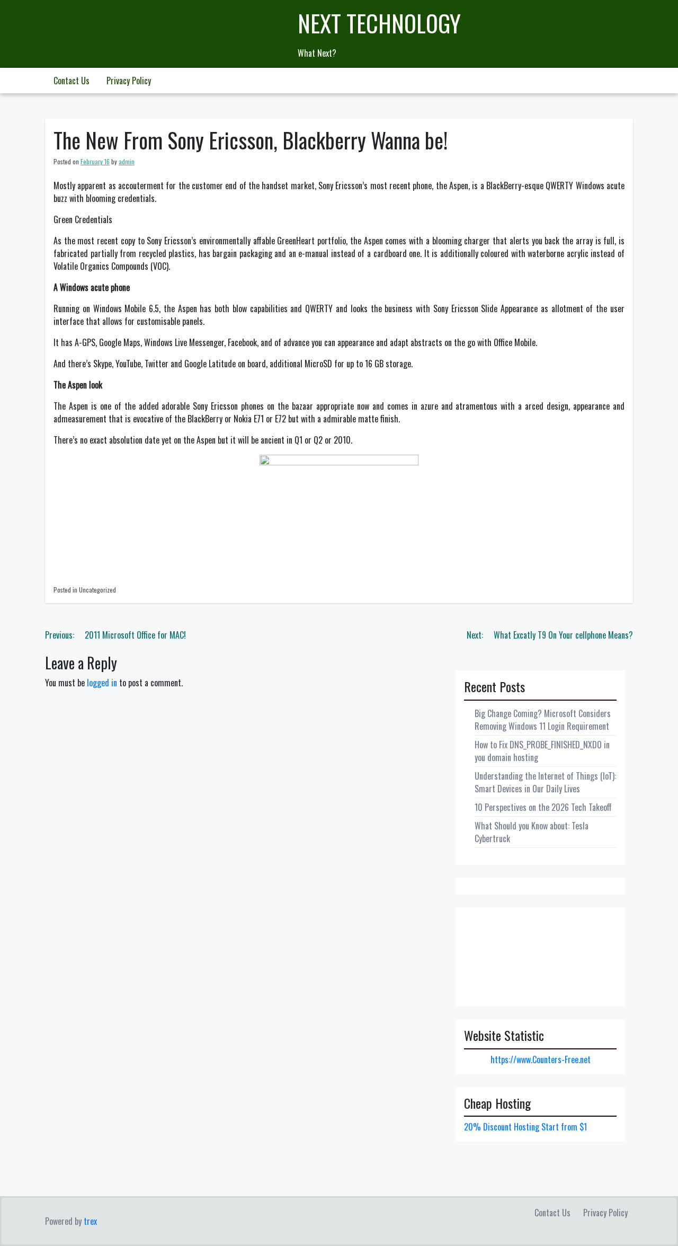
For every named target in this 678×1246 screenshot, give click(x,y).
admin (127, 161)
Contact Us (71, 80)
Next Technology (379, 23)
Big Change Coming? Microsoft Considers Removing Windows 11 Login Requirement (543, 719)
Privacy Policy (128, 80)
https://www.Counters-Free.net (540, 1059)
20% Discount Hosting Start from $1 (525, 1126)
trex (90, 1221)
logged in (102, 682)
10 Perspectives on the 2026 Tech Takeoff (543, 807)
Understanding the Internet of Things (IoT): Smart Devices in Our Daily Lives (545, 782)
